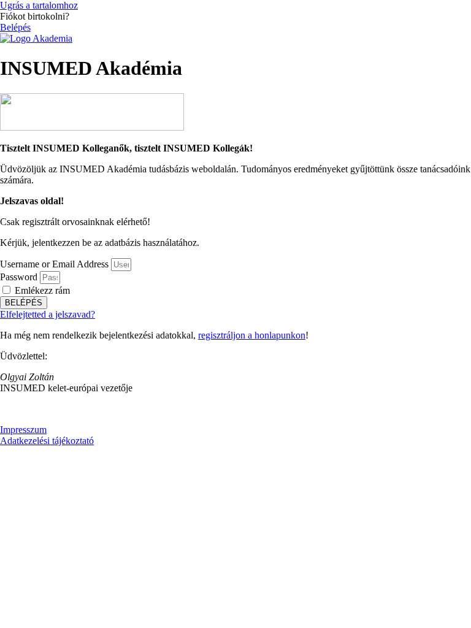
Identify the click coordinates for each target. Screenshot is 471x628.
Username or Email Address (54, 264)
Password (18, 277)
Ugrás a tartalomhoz (39, 5)
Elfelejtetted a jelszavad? (47, 314)
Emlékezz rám (41, 290)
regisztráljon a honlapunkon (251, 335)
